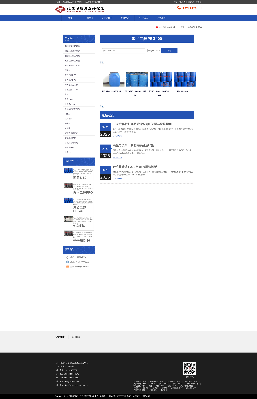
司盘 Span (69, 99)
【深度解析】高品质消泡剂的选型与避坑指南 (142, 124)
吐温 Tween (70, 104)
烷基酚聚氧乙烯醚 (72, 51)
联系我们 (162, 18)
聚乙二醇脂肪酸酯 (72, 109)
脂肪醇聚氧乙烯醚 (72, 46)
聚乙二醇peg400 (69, 2)
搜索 (182, 27)
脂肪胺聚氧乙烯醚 (72, 65)
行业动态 (143, 18)
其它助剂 (68, 152)
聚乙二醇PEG (70, 75)
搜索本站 (191, 2)
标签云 (198, 2)
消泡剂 (67, 114)
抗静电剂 (68, 118)
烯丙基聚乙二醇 (71, 85)
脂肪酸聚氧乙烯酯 (72, 56)
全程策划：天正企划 (141, 396)
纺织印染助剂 (70, 138)
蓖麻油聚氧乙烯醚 (72, 61)
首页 (175, 2)
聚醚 (67, 94)
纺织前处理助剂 (71, 133)
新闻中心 (125, 18)
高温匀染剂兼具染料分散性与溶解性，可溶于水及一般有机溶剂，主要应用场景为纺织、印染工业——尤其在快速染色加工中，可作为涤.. (153, 151)
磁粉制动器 (76, 337)
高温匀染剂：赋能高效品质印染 (133, 145)
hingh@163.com (82, 266)
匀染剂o (79, 2)
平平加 (67, 70)
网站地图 (182, 2)
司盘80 (87, 2)
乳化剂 (58, 2)
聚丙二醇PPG (97, 2)
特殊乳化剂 (69, 147)
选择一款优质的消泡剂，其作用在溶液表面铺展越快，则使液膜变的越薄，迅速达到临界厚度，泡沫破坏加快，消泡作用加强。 (153, 130)
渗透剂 (67, 123)
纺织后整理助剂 (71, 143)
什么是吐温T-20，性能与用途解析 (135, 166)
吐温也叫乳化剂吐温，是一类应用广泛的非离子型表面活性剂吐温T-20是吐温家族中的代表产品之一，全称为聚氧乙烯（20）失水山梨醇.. (153, 173)
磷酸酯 (67, 128)
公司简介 (89, 18)
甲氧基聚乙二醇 (71, 90)
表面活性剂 (107, 18)
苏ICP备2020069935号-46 (120, 396)
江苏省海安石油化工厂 (168, 27)
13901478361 (81, 257)
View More (117, 136)
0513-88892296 (82, 262)
